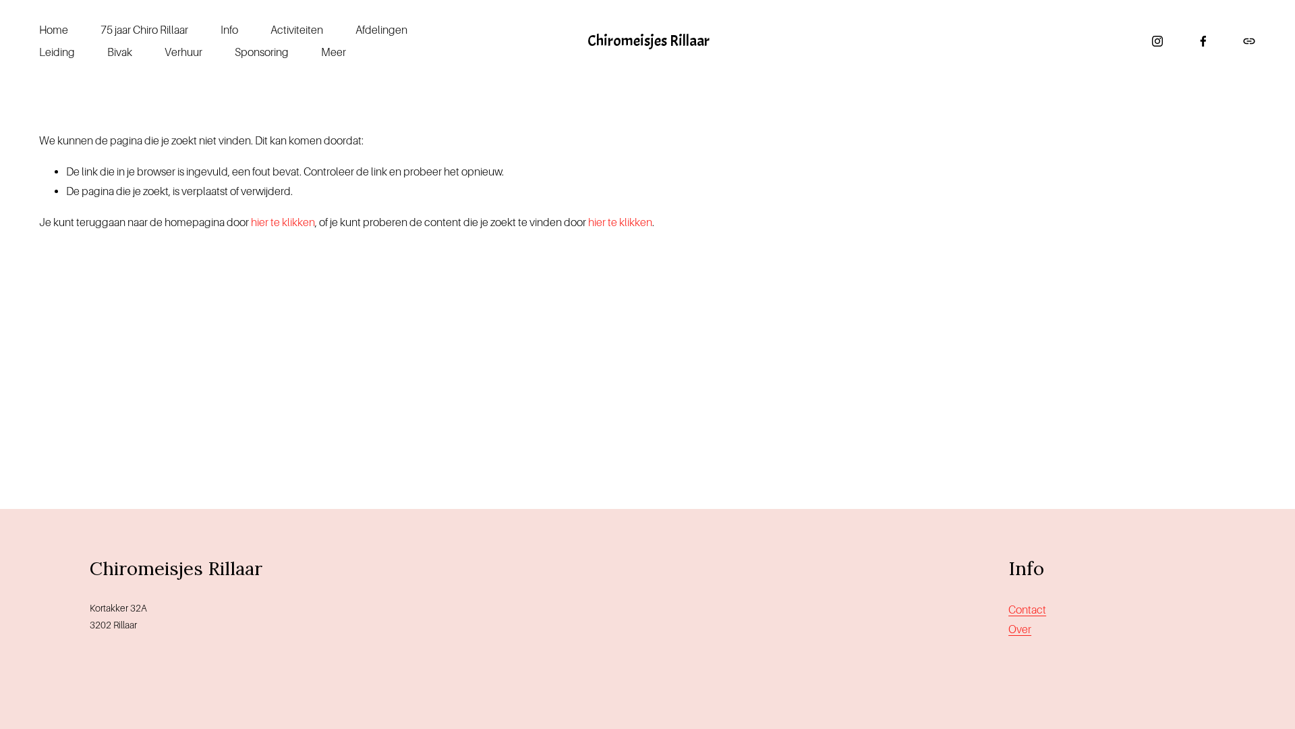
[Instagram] (1157, 41)
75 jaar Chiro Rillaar (144, 30)
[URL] (1249, 41)
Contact (1027, 609)
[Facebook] (1203, 41)
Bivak (119, 52)
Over (1019, 629)
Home (53, 30)
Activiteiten (296, 30)
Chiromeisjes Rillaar (648, 41)
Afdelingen (381, 30)
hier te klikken (283, 222)
